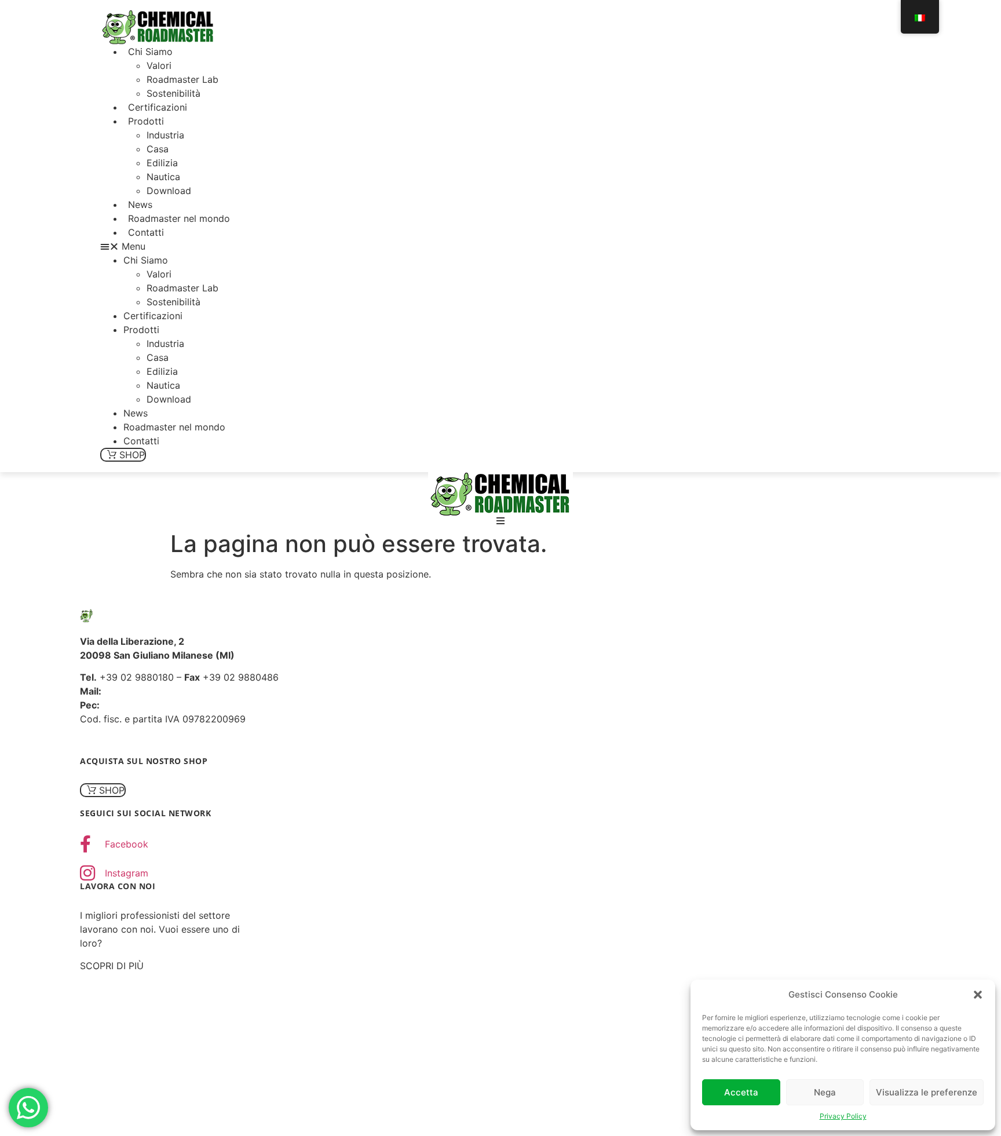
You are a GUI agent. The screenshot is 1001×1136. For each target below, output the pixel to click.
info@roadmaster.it (146, 691)
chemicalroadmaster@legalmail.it (175, 705)
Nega (825, 1092)
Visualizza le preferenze (926, 1092)
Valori (159, 65)
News (140, 204)
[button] (978, 994)
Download (169, 190)
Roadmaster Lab (182, 79)
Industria (165, 135)
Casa (158, 149)
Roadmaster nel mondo (179, 218)
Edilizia (162, 163)
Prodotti (146, 121)
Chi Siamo (150, 51)
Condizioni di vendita (197, 741)
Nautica (163, 176)
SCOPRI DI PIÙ (112, 965)
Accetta (741, 1092)
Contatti (146, 232)
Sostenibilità (173, 93)
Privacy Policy (843, 1116)
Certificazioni (157, 107)
